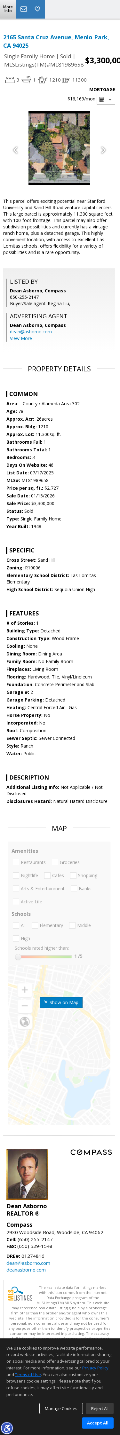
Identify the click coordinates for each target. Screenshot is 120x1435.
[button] (6, 1428)
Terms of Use (28, 1374)
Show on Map (63, 1002)
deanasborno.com (26, 1269)
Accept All (97, 1423)
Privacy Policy (95, 1368)
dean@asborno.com (31, 332)
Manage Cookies (61, 1408)
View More (21, 338)
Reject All (99, 1408)
